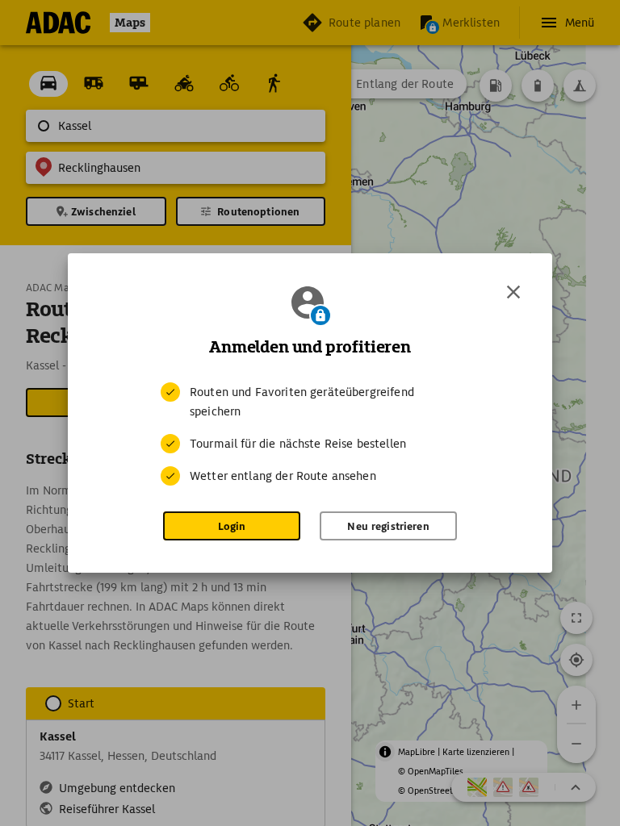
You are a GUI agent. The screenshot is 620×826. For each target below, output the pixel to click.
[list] (310, 434)
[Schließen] (513, 292)
